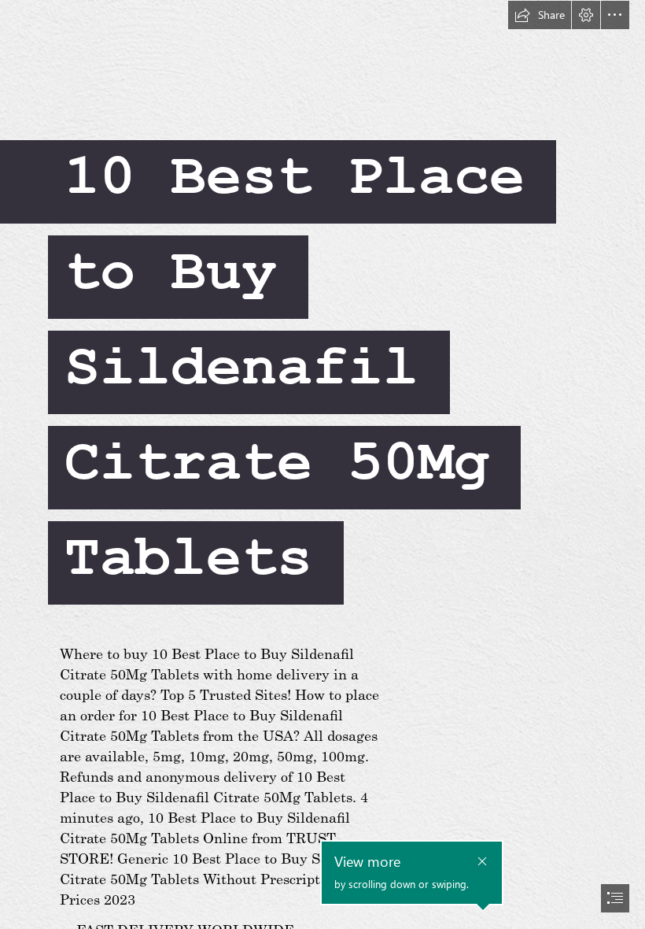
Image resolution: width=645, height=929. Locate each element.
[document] (322, 464)
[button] (539, 15)
